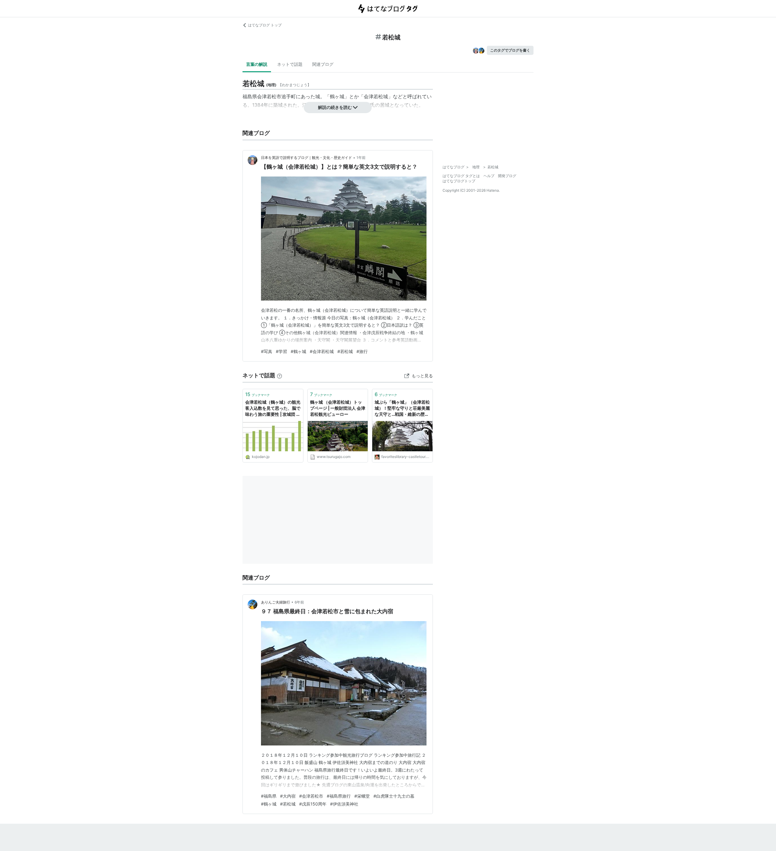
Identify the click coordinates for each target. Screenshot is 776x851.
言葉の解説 (256, 64)
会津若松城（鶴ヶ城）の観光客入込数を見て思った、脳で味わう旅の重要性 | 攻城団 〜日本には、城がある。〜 (272, 408)
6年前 (299, 602)
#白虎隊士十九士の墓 (393, 796)
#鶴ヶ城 (298, 351)
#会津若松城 (322, 351)
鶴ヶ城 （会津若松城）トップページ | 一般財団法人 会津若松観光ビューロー (337, 407)
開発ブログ (507, 175)
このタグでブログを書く (510, 50)
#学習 (281, 351)
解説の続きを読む (335, 107)
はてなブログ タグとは (461, 175)
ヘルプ (488, 175)
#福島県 (268, 796)
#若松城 (345, 351)
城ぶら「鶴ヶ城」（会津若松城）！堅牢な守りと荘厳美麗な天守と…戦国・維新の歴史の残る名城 (402, 408)
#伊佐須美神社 (344, 803)
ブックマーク (257, 394)
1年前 (361, 157)
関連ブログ (322, 64)
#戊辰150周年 (312, 803)
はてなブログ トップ (265, 25)
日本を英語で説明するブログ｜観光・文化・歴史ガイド (306, 157)
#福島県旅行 (339, 796)
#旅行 (362, 351)
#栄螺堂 (362, 796)
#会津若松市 (311, 796)
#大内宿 (288, 796)
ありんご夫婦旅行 (275, 602)
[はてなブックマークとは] (279, 375)
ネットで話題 (290, 64)
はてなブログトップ (459, 181)
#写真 (266, 351)
